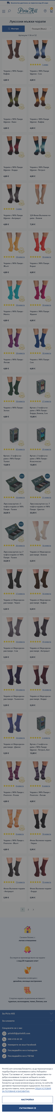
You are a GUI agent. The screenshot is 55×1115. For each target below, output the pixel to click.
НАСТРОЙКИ (27, 1099)
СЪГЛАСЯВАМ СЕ (27, 1108)
